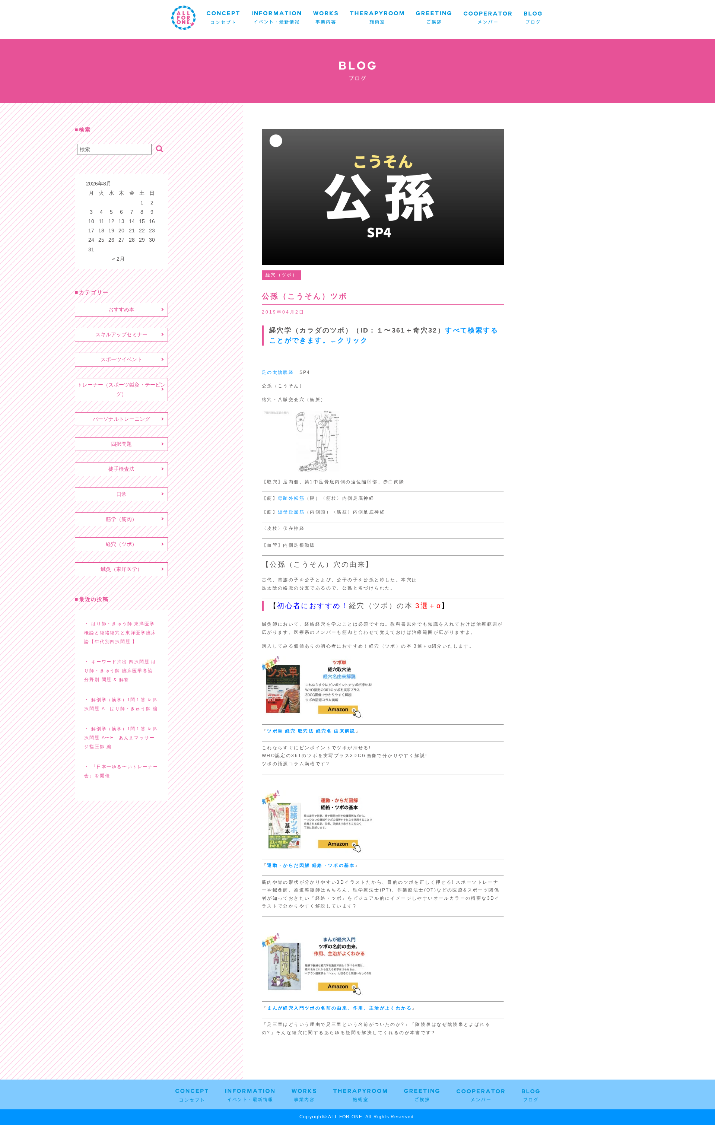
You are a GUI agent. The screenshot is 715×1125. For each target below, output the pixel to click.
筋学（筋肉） (121, 519)
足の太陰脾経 (278, 372)
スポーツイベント (121, 359)
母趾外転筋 (291, 498)
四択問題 (121, 444)
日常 (121, 494)
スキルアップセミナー (121, 334)
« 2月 (118, 259)
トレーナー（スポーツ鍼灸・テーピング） (121, 389)
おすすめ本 (121, 309)
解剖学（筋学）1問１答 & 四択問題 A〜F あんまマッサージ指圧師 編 (121, 737)
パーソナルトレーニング (121, 419)
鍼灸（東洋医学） (121, 569)
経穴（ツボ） (121, 544)
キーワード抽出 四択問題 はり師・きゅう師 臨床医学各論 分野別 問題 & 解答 (120, 670)
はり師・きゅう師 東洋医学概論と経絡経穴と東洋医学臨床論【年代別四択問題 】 (120, 632)
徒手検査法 (121, 469)
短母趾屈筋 (291, 512)
